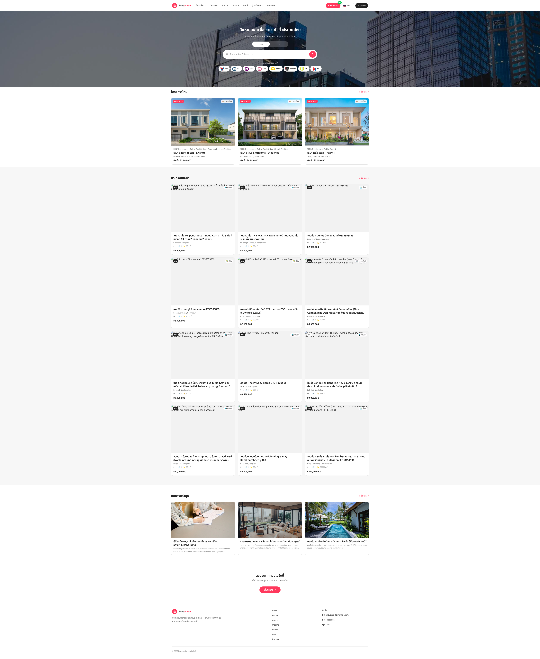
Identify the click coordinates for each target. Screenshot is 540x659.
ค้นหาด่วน (200, 5)
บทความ (225, 5)
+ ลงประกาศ (333, 5)
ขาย (261, 44)
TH (348, 5)
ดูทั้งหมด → (364, 92)
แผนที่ (245, 5)
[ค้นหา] (312, 54)
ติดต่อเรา (271, 5)
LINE (328, 624)
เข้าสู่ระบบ (362, 5)
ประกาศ (235, 5)
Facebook (330, 620)
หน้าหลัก (275, 615)
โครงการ (214, 5)
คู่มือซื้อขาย (256, 5)
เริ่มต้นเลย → (270, 590)
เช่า (279, 44)
